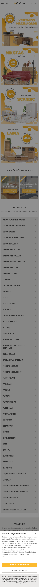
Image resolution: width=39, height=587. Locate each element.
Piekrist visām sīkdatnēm (19, 565)
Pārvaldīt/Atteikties (19, 570)
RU (36, 533)
